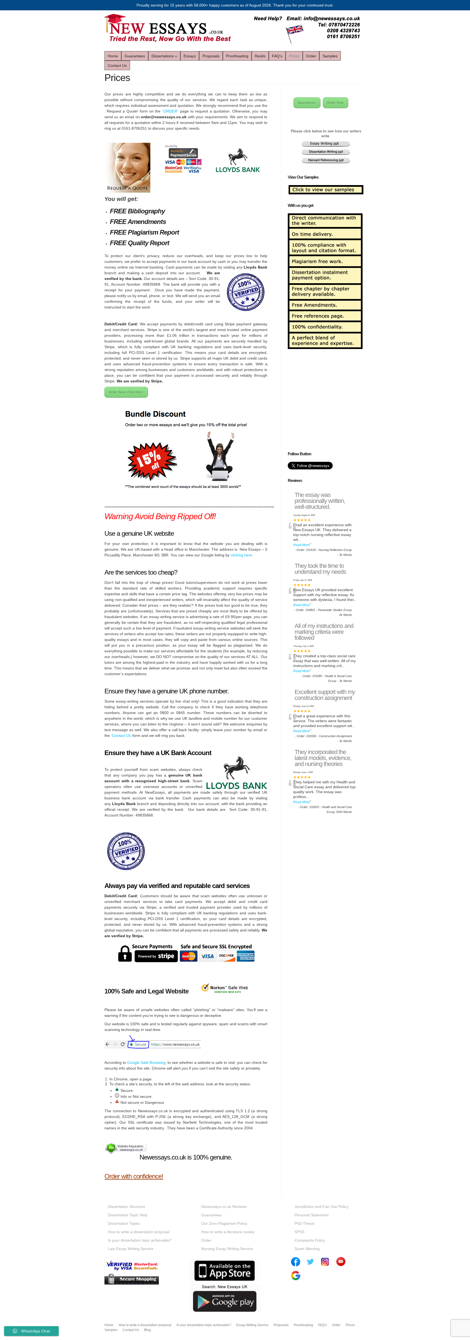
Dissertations (164, 56)
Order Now (335, 103)
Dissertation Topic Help (127, 1215)
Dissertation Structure (126, 1206)
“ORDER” (170, 111)
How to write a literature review (227, 1232)
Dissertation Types (124, 1223)
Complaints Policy (310, 1240)
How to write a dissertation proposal (138, 1232)
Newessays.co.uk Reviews (224, 1206)
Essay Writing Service (252, 1325)
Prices (294, 56)
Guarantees (135, 56)
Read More (301, 545)
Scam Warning (307, 1248)
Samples (330, 56)
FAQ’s (277, 56)
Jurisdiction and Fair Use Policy (321, 1206)
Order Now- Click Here (126, 392)
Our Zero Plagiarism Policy (224, 1223)
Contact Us (117, 65)
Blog (147, 1330)
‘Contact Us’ (121, 735)
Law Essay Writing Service (130, 1248)
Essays (190, 56)
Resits (260, 56)
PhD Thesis (304, 1223)
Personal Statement (312, 1215)
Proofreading (237, 56)
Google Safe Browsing (146, 1062)
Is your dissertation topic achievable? (140, 1240)
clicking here (241, 555)
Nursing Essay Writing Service (227, 1248)
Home (113, 56)
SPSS (299, 1232)
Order (311, 56)
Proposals (210, 56)
